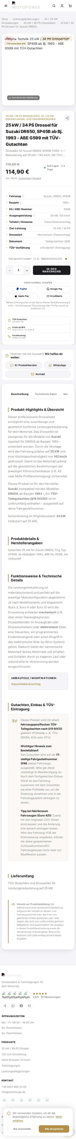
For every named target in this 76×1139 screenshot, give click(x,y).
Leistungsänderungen (26, 19)
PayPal (23, 289)
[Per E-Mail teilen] (29, 1006)
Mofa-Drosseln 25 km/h (16, 1059)
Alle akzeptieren (54, 1128)
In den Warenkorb (51, 270)
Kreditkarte (56, 296)
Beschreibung (19, 394)
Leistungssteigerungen (16, 1071)
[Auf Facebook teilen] (21, 1006)
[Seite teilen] (5, 1006)
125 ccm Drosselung (14, 1054)
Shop (5, 19)
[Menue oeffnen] (6, 6)
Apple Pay (23, 296)
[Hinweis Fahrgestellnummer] (66, 259)
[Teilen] (67, 118)
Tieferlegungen (11, 1065)
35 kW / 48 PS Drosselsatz (39, 22)
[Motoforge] (30, 5)
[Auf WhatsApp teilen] (13, 1006)
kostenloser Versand (30, 178)
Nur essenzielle (22, 1128)
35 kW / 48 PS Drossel (15, 1048)
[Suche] (54, 6)
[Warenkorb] (70, 6)
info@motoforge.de (13, 1092)
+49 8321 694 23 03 (14, 1086)
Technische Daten (46, 394)
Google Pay (56, 289)
